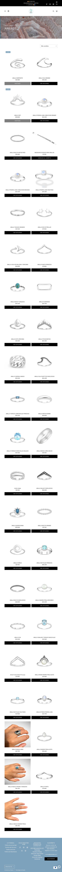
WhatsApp (37, 850)
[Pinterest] (53, 4)
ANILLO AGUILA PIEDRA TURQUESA (17, 786)
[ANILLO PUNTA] (44, 772)
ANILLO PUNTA (44, 786)
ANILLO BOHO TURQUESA (18, 302)
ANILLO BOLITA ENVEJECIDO (17, 600)
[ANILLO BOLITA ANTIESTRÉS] (18, 138)
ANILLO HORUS (17, 563)
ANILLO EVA (17, 637)
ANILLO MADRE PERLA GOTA (44, 749)
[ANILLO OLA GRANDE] (44, 63)
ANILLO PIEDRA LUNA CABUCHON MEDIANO (18, 190)
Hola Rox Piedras (37, 851)
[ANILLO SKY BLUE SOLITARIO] (18, 697)
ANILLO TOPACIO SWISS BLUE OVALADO (18, 451)
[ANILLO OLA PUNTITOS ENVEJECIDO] (44, 361)
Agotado (17, 83)
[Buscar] (53, 11)
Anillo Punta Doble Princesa (17, 674)
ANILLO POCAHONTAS (44, 339)
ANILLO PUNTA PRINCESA (44, 264)
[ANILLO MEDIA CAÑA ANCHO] (44, 436)
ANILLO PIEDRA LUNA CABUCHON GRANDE (44, 115)
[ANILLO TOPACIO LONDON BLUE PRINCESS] (18, 399)
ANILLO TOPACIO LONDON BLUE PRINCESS (17, 413)
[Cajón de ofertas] (8, 11)
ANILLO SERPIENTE (17, 78)
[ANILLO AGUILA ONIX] (18, 734)
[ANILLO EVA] (18, 622)
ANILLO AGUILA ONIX (17, 749)
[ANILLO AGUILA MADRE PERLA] (18, 809)
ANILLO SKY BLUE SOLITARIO (17, 712)
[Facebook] (46, 4)
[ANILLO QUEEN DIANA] (18, 511)
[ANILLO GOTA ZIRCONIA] (18, 324)
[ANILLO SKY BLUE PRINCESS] (44, 548)
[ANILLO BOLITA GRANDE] (44, 511)
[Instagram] (50, 4)
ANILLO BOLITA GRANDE (44, 525)
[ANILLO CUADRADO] (44, 287)
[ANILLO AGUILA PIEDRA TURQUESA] (18, 772)
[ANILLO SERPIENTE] (18, 63)
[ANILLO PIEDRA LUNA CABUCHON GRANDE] (44, 100)
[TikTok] (56, 2)
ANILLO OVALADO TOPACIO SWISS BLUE (44, 637)
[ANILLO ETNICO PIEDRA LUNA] (44, 697)
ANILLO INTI (17, 115)
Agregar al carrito (44, 158)
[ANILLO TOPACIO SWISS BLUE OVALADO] (18, 436)
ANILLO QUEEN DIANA (18, 525)
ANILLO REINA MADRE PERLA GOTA (44, 674)
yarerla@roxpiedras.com (37, 848)
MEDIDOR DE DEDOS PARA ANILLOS (44, 152)
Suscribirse (51, 858)
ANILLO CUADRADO (44, 302)
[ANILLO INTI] (18, 100)
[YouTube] (56, 4)
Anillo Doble (17, 488)
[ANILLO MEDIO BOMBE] (44, 399)
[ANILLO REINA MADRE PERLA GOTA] (44, 660)
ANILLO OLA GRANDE (44, 78)
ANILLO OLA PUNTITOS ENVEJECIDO (44, 376)
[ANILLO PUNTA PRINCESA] (44, 250)
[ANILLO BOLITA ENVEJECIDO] (18, 585)
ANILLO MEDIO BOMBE (44, 413)
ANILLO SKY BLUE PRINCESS (44, 563)
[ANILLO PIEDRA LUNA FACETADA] (44, 175)
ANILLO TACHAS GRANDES (17, 227)
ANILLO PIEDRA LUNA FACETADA (44, 190)
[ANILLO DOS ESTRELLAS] (44, 212)
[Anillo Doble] (18, 473)
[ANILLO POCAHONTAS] (44, 324)
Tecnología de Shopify (20, 870)
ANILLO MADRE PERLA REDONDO (44, 600)
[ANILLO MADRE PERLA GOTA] (44, 734)
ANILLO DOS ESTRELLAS (44, 227)
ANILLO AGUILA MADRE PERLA (17, 824)
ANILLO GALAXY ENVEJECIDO (44, 488)
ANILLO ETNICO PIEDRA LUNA (44, 712)
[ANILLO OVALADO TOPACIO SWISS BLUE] (44, 622)
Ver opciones (44, 83)
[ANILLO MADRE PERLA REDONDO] (44, 585)
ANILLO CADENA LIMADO (17, 376)
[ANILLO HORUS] (18, 548)
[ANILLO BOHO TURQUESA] (18, 287)
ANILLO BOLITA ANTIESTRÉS (17, 152)
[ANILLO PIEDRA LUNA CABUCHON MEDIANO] (18, 175)
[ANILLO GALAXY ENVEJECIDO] (44, 473)
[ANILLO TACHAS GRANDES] (18, 212)
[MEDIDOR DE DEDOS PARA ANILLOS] (44, 138)
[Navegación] (5, 11)
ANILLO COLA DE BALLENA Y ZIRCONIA (17, 264)
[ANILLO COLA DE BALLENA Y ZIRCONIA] (18, 250)
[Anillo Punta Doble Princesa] (18, 660)
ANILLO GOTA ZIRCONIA (17, 339)
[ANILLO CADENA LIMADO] (18, 361)
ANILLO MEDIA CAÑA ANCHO (44, 451)
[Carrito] (56, 11)
